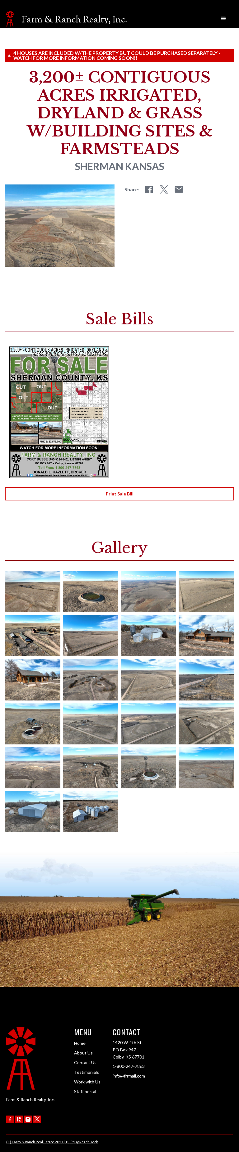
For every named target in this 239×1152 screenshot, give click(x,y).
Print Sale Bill (120, 493)
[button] (223, 18)
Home (80, 1043)
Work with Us (87, 1081)
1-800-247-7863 (129, 1066)
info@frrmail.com (129, 1075)
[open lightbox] (32, 591)
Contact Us (85, 1062)
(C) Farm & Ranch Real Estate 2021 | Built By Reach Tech (52, 1142)
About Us (83, 1052)
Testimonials (86, 1072)
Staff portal (85, 1091)
